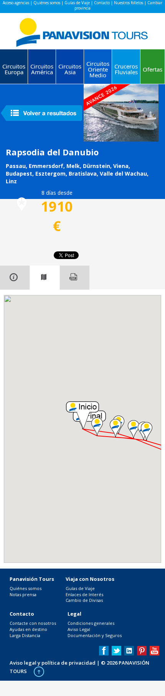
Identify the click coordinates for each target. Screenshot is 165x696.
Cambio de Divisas (84, 600)
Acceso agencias (16, 2)
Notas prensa (23, 594)
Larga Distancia (25, 635)
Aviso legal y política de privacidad (53, 662)
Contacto (102, 2)
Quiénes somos (46, 2)
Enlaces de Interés (84, 594)
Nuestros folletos (128, 2)
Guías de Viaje (77, 2)
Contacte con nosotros (33, 623)
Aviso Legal (79, 629)
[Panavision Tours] (82, 30)
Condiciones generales (91, 623)
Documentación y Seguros (95, 635)
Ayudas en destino (28, 629)
